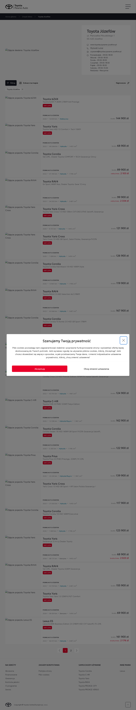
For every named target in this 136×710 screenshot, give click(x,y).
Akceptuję (40, 368)
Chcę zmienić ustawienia (96, 368)
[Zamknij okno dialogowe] (123, 340)
